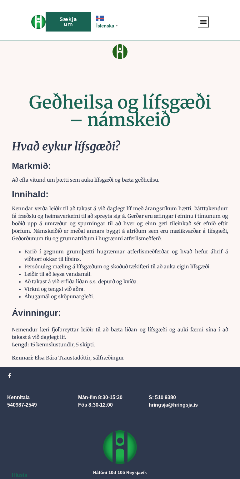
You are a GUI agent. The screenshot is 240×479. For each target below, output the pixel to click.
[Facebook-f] (9, 375)
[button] (203, 22)
